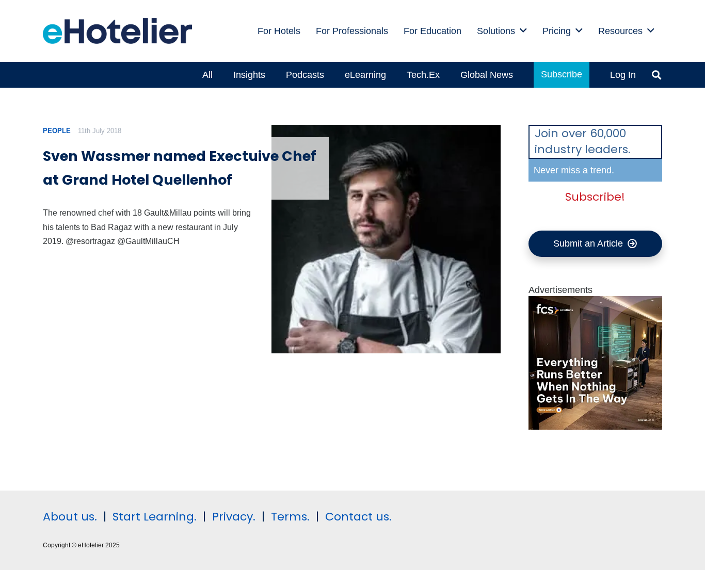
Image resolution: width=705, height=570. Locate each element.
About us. (70, 517)
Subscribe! (595, 197)
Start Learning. (153, 517)
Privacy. (233, 517)
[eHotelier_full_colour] (117, 31)
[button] (523, 31)
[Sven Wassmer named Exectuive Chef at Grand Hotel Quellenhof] (385, 239)
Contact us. (358, 517)
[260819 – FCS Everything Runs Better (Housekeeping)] (595, 426)
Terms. (290, 517)
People (57, 131)
